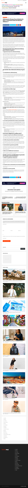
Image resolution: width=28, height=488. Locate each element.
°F (4, 0)
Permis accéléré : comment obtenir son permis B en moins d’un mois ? (11, 312)
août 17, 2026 (4, 214)
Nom (3, 230)
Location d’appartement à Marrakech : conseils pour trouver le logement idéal (13, 384)
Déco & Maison (17, 456)
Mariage (5, 430)
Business (5, 423)
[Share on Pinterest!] (20, 25)
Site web (19, 230)
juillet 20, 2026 (17, 214)
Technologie (15, 6)
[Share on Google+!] (17, 25)
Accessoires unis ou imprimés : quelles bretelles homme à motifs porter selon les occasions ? (7, 213)
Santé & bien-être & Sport (9, 6)
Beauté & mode (5, 9)
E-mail (11, 230)
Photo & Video (4, 6)
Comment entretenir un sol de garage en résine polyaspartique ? (20, 197)
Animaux (5, 419)
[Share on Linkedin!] (18, 25)
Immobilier (5, 427)
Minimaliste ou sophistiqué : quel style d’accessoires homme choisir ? (20, 213)
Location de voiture (17, 460)
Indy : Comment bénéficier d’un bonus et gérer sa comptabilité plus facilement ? (13, 341)
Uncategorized (5, 437)
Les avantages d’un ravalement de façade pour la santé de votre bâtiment (7, 198)
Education (5, 426)
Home (2, 9)
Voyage (18, 6)
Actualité (16, 449)
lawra (4, 313)
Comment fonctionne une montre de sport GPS (9, 398)
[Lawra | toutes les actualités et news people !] (4, 3)
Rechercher (4, 247)
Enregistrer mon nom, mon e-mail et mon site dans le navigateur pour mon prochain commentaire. (14, 237)
